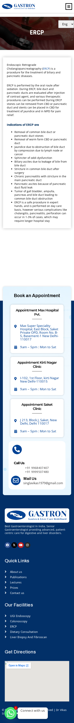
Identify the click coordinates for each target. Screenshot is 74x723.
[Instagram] (27, 545)
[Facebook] (7, 545)
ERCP (46, 68)
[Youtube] (21, 545)
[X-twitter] (14, 545)
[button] (68, 6)
